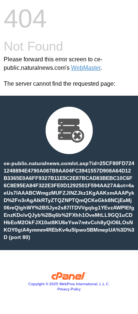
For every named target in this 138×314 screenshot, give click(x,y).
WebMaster (85, 68)
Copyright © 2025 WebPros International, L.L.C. (69, 284)
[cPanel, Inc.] (69, 278)
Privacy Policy (69, 289)
